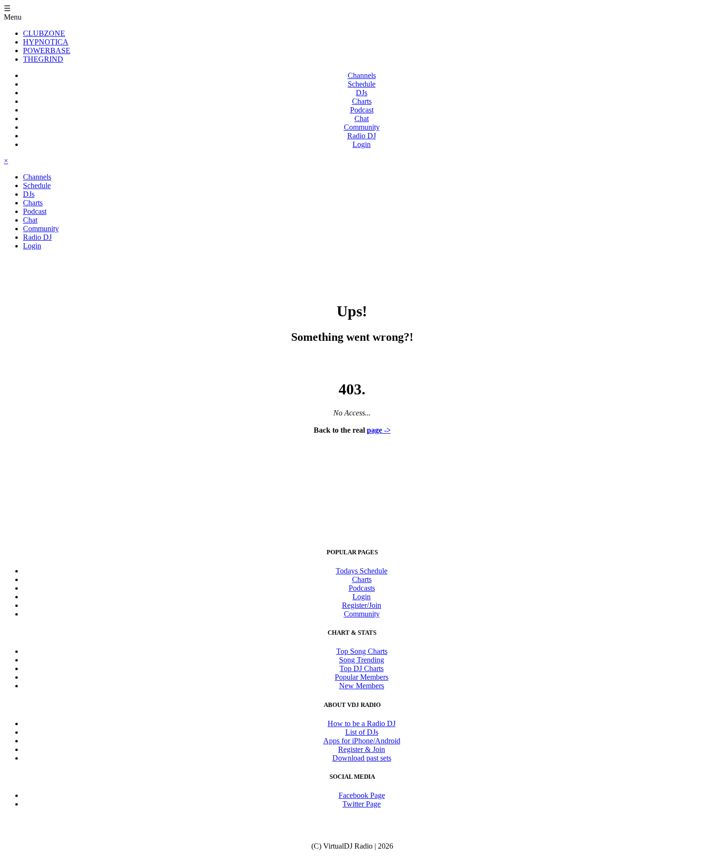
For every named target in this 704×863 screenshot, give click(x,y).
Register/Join (361, 605)
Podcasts (362, 588)
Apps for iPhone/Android (361, 741)
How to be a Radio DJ (362, 723)
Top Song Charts (361, 651)
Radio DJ (361, 136)
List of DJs (361, 732)
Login (361, 144)
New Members (361, 686)
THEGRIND (43, 59)
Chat (361, 118)
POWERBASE (46, 50)
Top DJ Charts (362, 668)
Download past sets (361, 758)
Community (362, 127)
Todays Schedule (361, 571)
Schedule (361, 84)
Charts (362, 101)
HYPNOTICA (45, 42)
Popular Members (361, 677)
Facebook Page (362, 795)
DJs (361, 93)
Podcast (362, 110)
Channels (362, 75)
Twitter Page (361, 804)
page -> (379, 430)
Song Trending (361, 660)
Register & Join (361, 749)
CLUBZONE (44, 33)
